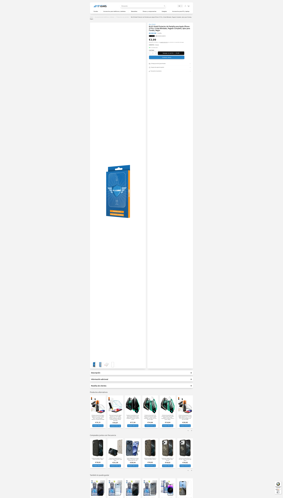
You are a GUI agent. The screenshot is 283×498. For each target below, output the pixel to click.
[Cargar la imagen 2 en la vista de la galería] (100, 364)
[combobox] (143, 6)
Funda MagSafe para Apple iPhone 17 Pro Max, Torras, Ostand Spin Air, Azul (133, 459)
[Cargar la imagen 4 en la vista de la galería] (112, 364)
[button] (188, 6)
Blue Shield (152, 24)
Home (91, 17)
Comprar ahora (166, 57)
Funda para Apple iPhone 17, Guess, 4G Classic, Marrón (150, 459)
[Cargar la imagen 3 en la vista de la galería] (106, 364)
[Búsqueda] (164, 6)
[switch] (278, 492)
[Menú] (281, 482)
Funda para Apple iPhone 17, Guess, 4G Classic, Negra (98, 459)
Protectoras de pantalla (123, 17)
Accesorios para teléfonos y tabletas (104, 17)
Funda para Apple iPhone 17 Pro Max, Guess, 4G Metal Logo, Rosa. (115, 459)
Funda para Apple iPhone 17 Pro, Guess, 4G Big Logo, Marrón (168, 459)
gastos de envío (164, 42)
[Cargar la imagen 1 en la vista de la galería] (94, 364)
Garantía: (151, 44)
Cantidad (151, 50)
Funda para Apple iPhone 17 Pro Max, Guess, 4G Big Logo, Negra (185, 459)
